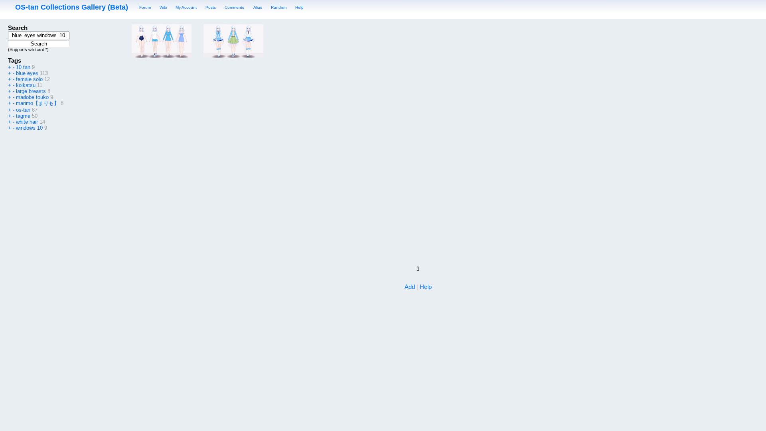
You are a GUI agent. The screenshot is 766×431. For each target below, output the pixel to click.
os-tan (23, 110)
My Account (186, 7)
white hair (27, 122)
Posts (210, 7)
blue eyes (27, 73)
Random (278, 7)
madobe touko (32, 97)
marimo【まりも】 (37, 103)
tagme (23, 116)
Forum (145, 7)
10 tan (23, 67)
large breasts (31, 91)
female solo (29, 79)
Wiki (163, 7)
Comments (234, 7)
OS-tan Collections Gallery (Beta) (71, 7)
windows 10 (29, 128)
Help (299, 7)
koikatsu (26, 85)
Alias (257, 7)
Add (410, 286)
